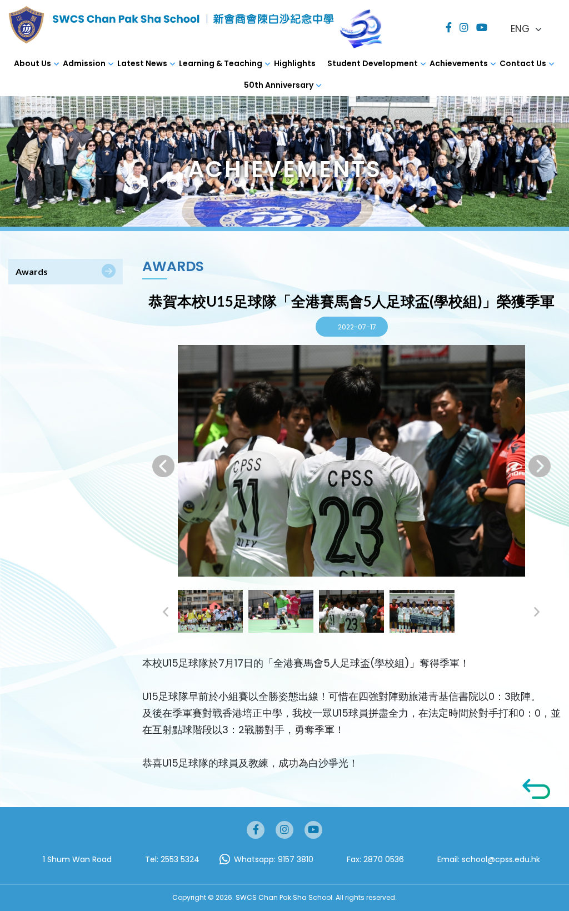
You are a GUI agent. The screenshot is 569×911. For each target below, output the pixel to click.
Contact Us (523, 63)
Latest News (142, 63)
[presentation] (163, 466)
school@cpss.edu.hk (501, 859)
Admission (84, 63)
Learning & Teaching (220, 63)
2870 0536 (383, 859)
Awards (32, 271)
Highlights (295, 63)
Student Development (372, 63)
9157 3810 (295, 859)
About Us (32, 63)
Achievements (459, 63)
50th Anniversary (278, 85)
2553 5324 (180, 859)
